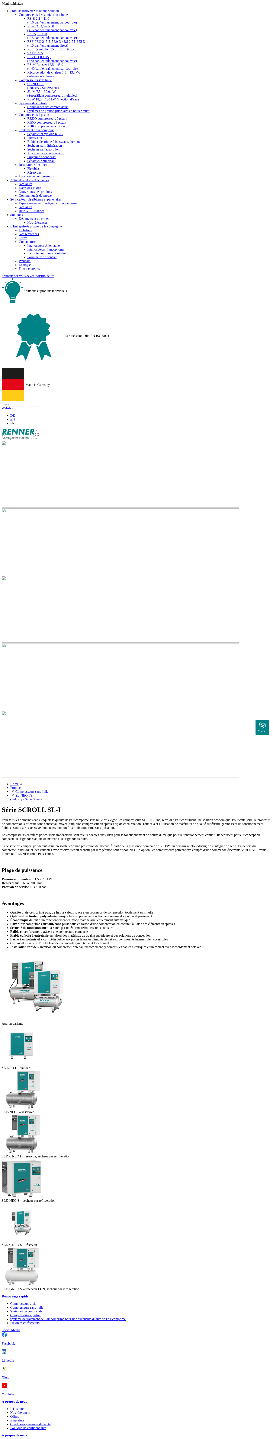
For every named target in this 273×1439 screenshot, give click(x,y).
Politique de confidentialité (28, 1428)
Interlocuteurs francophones (46, 249)
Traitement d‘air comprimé (36, 130)
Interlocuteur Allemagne (43, 245)
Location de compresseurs (36, 176)
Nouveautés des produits (35, 191)
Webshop (8, 408)
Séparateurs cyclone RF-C (45, 134)
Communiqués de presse (35, 195)
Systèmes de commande (26, 1311)
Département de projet (34, 218)
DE (12, 415)
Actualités (25, 184)
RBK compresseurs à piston (46, 126)
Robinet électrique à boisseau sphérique (53, 141)
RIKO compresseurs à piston (46, 122)
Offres (23, 238)
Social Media (11, 1330)
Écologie (25, 265)
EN (12, 419)
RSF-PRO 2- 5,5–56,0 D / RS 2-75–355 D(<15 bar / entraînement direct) (56, 43)
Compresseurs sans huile (35, 80)
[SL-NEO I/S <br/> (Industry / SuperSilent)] (36, 1019)
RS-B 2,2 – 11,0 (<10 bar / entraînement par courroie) (52, 20)
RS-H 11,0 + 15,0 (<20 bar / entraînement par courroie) (52, 59)
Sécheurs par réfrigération (44, 145)
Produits (15, 788)
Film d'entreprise (30, 268)
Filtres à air (34, 138)
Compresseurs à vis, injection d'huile (43, 14)
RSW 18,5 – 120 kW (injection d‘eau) (53, 99)
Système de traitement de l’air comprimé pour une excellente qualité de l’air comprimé (68, 1319)
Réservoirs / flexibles (33, 165)
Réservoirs (34, 172)
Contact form (27, 242)
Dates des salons (30, 188)
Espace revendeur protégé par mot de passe (48, 203)
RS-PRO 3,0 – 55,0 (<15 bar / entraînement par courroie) (52, 28)
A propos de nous (14, 1401)
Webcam (24, 261)
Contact (262, 731)
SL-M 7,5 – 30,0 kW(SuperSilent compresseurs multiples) (52, 93)
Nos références (37, 222)
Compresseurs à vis (23, 1303)
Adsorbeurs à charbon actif (45, 153)
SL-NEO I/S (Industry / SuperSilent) (43, 86)
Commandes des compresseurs (47, 107)
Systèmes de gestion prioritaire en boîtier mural (58, 111)
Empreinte (17, 1420)
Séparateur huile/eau (41, 161)
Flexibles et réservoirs (24, 1323)
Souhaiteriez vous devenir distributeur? (28, 276)
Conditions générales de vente (30, 1424)
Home (14, 784)
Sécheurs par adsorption (43, 149)
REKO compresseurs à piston (47, 118)
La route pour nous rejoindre (46, 253)
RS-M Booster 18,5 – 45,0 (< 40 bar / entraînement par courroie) (52, 66)
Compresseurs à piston (34, 115)
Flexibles (33, 168)
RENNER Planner (31, 211)
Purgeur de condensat (41, 157)
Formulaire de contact (42, 257)
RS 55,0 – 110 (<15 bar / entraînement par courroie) (52, 36)
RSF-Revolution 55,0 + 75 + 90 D (50, 49)
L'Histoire (25, 230)
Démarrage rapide (15, 1296)
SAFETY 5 (35, 53)
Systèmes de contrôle (33, 103)
